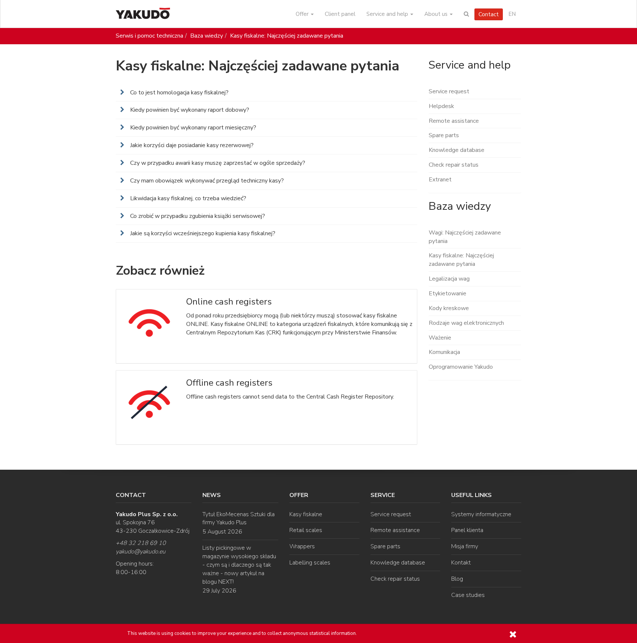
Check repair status (453, 165)
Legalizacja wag (449, 279)
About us (436, 14)
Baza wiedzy (206, 36)
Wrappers (302, 546)
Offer (303, 14)
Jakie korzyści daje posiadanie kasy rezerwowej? (191, 145)
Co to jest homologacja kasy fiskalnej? (179, 92)
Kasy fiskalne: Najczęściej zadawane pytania (286, 36)
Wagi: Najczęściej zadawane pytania (465, 237)
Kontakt (461, 563)
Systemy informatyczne (481, 514)
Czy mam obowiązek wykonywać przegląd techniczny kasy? (206, 181)
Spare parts (444, 135)
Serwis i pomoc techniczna (149, 36)
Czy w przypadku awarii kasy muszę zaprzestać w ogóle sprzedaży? (217, 163)
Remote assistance (454, 121)
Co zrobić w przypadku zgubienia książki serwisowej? (197, 216)
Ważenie (440, 338)
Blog (457, 579)
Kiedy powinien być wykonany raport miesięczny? (192, 128)
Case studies (468, 595)
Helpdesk (441, 106)
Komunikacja (444, 352)
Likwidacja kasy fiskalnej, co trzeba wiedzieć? (187, 198)
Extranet (440, 179)
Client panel (340, 14)
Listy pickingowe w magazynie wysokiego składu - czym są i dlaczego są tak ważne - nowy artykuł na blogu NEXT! (239, 564)
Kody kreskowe (449, 308)
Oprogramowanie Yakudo (461, 367)
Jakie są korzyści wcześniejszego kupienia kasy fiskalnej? (202, 233)
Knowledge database (456, 150)
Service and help (388, 14)
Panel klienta (467, 530)
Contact (488, 14)
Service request (449, 91)
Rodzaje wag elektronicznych (466, 323)
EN (512, 14)
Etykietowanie (447, 293)
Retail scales (305, 530)
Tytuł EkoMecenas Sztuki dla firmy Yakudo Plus (238, 518)
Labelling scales (309, 563)
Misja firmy (464, 546)
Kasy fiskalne (305, 514)
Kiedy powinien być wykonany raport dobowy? (189, 110)
